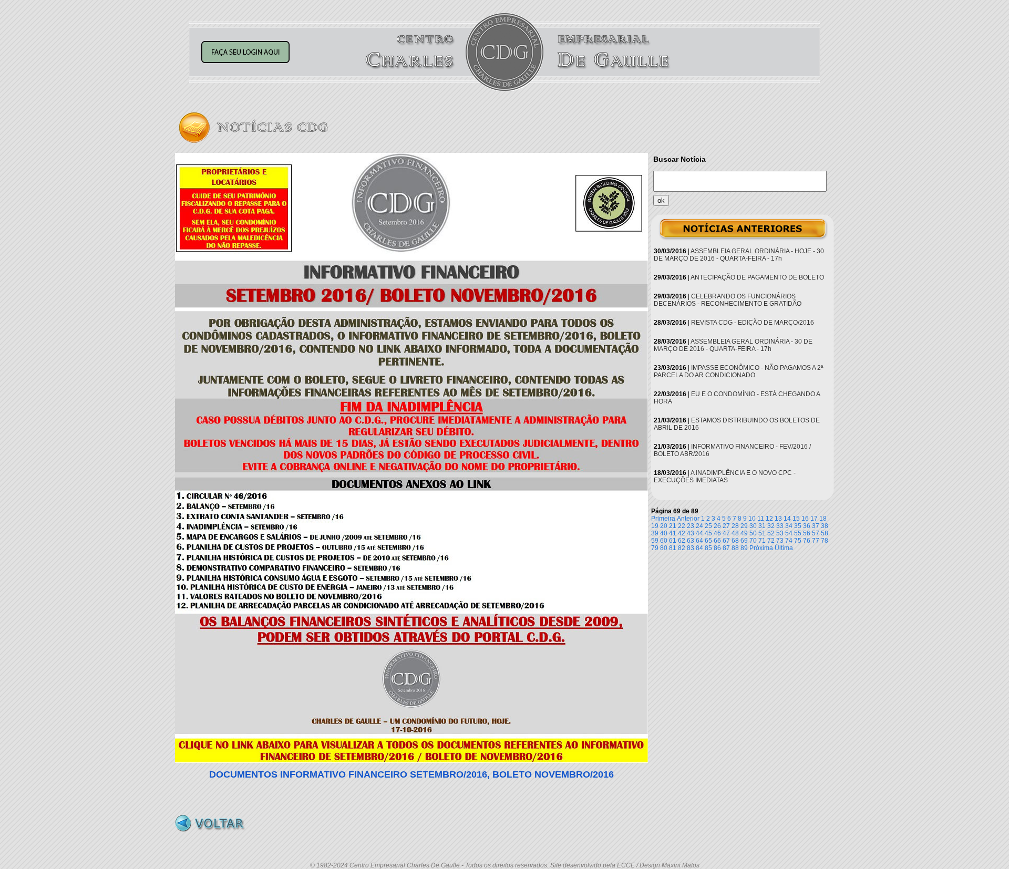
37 (815, 526)
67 (726, 540)
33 (780, 526)
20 (663, 526)
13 (778, 518)
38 (824, 526)
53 (780, 533)
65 (708, 540)
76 (806, 540)
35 (797, 526)
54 (788, 533)
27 (726, 526)
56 (806, 533)
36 (806, 526)
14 (787, 518)
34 (788, 526)
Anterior (688, 518)
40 (663, 533)
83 (690, 548)
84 (699, 548)
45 (708, 533)
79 (654, 548)
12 (769, 518)
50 (753, 533)
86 (717, 548)
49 (744, 533)
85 (708, 548)
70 (753, 540)
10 (752, 518)
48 (735, 533)
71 (762, 540)
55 (797, 533)
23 (690, 526)
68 (735, 540)
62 (681, 540)
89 (744, 548)
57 (815, 533)
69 (744, 540)
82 (681, 548)
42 (681, 533)
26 (717, 526)
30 (753, 526)
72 (771, 540)
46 (717, 533)
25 (708, 526)
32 (771, 526)
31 (762, 526)
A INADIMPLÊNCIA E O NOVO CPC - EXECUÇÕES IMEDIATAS (725, 476)
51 (762, 533)
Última (784, 548)
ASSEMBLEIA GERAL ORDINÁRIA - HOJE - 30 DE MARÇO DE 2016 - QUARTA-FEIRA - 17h (739, 254)
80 (663, 548)
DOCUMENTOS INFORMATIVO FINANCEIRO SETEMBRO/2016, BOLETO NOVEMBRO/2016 (411, 774)
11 (760, 518)
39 (654, 533)
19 (654, 526)
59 (654, 540)
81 (672, 548)
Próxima (761, 548)
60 (663, 540)
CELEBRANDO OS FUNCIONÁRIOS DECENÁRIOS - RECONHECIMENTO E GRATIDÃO (727, 300)
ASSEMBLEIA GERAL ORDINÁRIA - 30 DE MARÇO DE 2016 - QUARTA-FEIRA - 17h (733, 345)
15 (796, 518)
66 (717, 540)
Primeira (663, 518)
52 (771, 533)
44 (699, 533)
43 (690, 533)
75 (797, 540)
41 (672, 533)
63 (690, 540)
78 (824, 540)
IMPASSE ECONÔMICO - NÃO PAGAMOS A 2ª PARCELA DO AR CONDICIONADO (738, 371)
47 (726, 533)
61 (672, 540)
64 (699, 540)
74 (788, 540)
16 (805, 518)
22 (681, 526)
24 (699, 526)
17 (814, 518)
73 (780, 540)
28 (735, 526)
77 (815, 540)
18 (823, 518)
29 (744, 526)
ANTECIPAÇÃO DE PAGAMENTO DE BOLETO (757, 277)
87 (726, 548)
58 (824, 533)
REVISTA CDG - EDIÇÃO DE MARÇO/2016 (752, 322)
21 (672, 526)
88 (735, 548)
